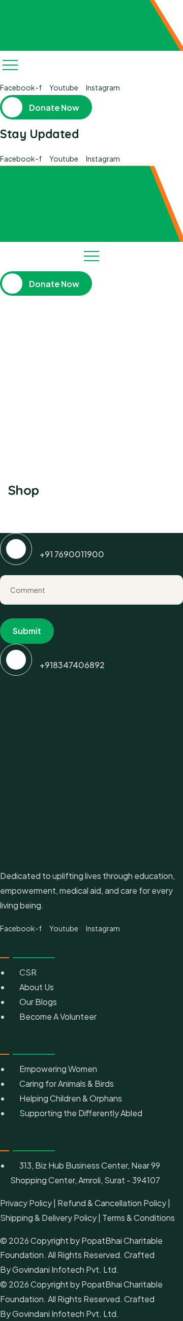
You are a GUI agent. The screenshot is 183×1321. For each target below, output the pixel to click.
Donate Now (53, 107)
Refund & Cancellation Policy (111, 1203)
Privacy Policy (26, 1203)
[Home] (25, 25)
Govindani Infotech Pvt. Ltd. (65, 1269)
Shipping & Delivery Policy (48, 1217)
